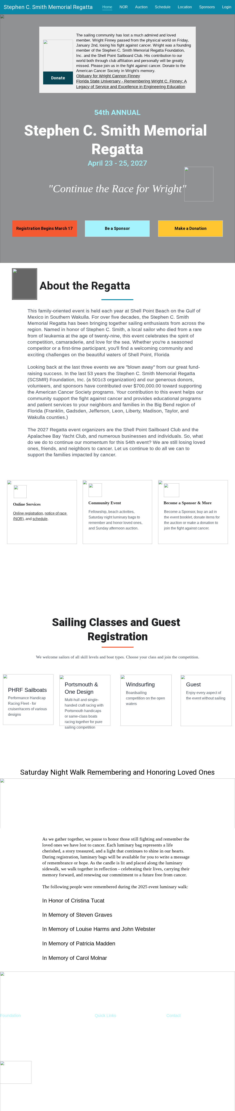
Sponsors (207, 7)
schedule (40, 519)
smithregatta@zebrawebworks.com (198, 1038)
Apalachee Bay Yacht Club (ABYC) (198, 1075)
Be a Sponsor (117, 228)
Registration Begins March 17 (44, 228)
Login (226, 7)
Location (185, 7)
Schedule (163, 7)
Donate (58, 77)
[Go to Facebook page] (128, 1015)
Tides (100, 1038)
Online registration (28, 513)
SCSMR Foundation (113, 1025)
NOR (124, 7)
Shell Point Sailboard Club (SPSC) (197, 1068)
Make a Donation (191, 228)
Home (107, 7)
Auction (141, 7)
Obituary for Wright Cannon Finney (108, 76)
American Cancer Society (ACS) (195, 1062)
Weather (103, 1031)
